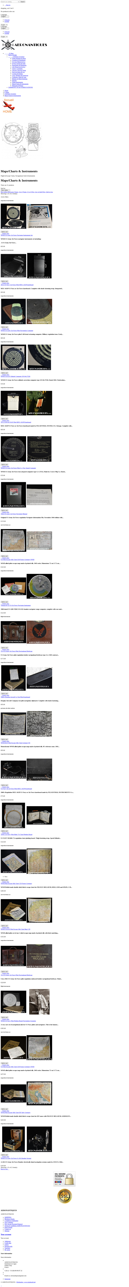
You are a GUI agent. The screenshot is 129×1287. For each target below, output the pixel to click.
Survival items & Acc (18, 72)
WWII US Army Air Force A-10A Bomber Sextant (16, 1158)
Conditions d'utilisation (11, 1220)
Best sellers (5, 190)
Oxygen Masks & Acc (18, 62)
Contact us (8, 1229)
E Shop (9, 53)
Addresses (8, 1241)
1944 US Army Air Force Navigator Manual (14, 514)
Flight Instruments (17, 82)
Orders (7, 1245)
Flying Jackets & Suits (18, 63)
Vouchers (7, 1248)
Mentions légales (10, 1219)
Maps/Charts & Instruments (20, 84)
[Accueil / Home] (8, 113)
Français (7, 20)
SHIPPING (8, 1217)
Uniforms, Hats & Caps (19, 77)
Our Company (9, 1222)
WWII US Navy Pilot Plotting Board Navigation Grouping (18, 1021)
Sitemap (7, 1231)
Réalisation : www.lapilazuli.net (26, 1282)
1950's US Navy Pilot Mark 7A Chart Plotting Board (16, 834)
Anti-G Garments (17, 68)
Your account (6, 1234)
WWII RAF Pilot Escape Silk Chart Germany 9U (15, 743)
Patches (14, 80)
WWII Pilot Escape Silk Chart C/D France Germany (16, 883)
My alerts (7, 1250)
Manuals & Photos (17, 85)
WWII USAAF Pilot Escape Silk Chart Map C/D (15, 929)
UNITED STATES (16, 57)
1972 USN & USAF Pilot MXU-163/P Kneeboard (16, 422)
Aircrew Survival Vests (19, 70)
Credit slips (8, 1243)
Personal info (8, 1246)
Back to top (5, 1169)
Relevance (11, 192)
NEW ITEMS (12, 55)
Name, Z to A (27, 192)
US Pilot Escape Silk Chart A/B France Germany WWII (17, 559)
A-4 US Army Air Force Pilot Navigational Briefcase (16, 651)
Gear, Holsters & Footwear (20, 75)
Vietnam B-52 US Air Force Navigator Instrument (16, 605)
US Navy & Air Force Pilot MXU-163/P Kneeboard (16, 788)
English (7, 21)
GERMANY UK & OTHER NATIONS (20, 87)
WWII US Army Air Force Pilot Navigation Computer (17, 330)
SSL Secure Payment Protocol (13, 1224)
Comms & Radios (17, 74)
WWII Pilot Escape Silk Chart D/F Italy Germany (15, 1112)
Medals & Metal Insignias (19, 79)
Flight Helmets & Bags (19, 58)
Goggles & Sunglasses (18, 60)
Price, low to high (36, 192)
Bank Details (8, 1227)
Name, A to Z (18, 192)
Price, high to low (47, 192)
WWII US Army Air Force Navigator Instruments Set (17, 235)
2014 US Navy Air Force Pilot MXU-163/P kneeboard (17, 285)
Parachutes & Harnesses (19, 65)
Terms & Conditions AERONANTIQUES (17, 1226)
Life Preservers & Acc (18, 67)
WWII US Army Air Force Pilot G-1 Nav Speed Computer (18, 468)
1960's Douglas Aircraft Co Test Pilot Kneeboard (15, 697)
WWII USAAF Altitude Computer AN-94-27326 (15, 376)
